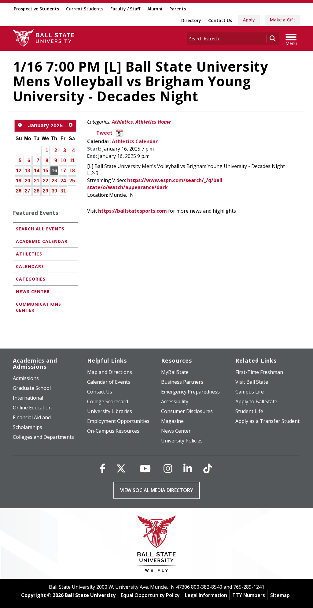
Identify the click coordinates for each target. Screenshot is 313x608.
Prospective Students (36, 9)
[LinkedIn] (187, 468)
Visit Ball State (251, 382)
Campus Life (249, 391)
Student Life (249, 411)
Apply (249, 20)
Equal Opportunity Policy (150, 595)
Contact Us (220, 20)
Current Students (84, 9)
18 (72, 170)
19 (18, 180)
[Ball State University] (156, 545)
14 (36, 170)
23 (54, 180)
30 (54, 190)
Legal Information (206, 595)
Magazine (172, 421)
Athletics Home (153, 121)
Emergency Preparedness (190, 391)
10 (63, 160)
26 (18, 190)
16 (54, 170)
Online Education (32, 407)
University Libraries (109, 411)
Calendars (30, 266)
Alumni (154, 9)
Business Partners (182, 382)
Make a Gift (282, 20)
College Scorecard (107, 401)
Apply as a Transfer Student (267, 421)
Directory (191, 20)
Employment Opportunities (118, 421)
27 (27, 190)
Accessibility (174, 401)
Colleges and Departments (43, 437)
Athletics (122, 121)
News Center (33, 291)
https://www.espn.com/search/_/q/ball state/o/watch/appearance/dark (155, 184)
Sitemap (280, 595)
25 (72, 180)
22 (45, 180)
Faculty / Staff (125, 9)
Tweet (104, 132)
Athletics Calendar (135, 141)
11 (72, 160)
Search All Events (40, 229)
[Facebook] (102, 468)
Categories (31, 279)
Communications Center (38, 307)
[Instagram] (168, 468)
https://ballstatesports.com (132, 210)
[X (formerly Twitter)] (121, 468)
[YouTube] (145, 468)
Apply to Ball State (256, 401)
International (28, 397)
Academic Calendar (42, 241)
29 (45, 190)
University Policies (182, 440)
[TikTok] (207, 468)
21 (36, 180)
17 (63, 170)
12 (18, 170)
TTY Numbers (248, 595)
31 (63, 190)
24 (63, 180)
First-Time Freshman (259, 372)
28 (36, 190)
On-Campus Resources (113, 430)
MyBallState (175, 372)
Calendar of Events (108, 382)
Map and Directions (109, 372)
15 (45, 170)
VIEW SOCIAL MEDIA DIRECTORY (156, 490)
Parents (177, 9)
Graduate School (32, 388)
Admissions (26, 378)
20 (27, 180)
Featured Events (35, 212)
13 (27, 170)
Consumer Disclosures (187, 411)
